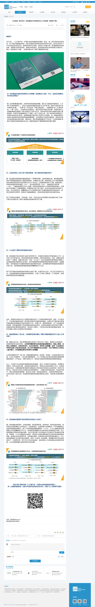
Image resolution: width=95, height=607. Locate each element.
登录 (62, 552)
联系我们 (6, 604)
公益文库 (85, 12)
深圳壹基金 (14, 590)
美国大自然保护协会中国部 (45, 590)
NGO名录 (53, 12)
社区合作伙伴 (7, 590)
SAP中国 (62, 590)
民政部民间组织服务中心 (33, 590)
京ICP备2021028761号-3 (33, 604)
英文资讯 (31, 12)
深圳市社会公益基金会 (55, 590)
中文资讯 (20, 12)
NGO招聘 (42, 12)
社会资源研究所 (20, 590)
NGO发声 (75, 12)
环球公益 (26, 590)
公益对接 (63, 12)
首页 (9, 12)
